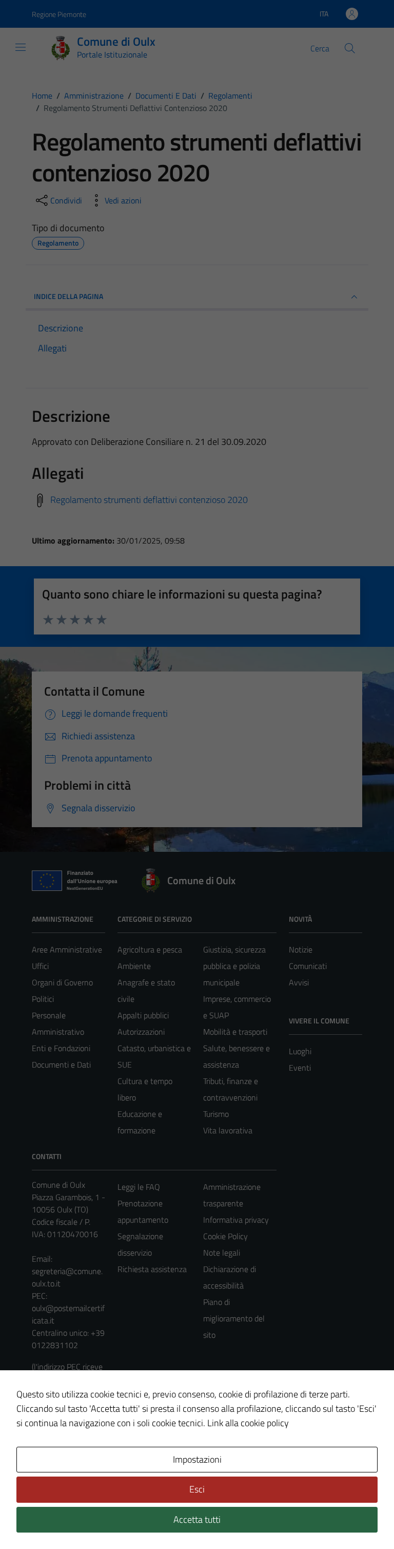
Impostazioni (197, 1459)
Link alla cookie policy (248, 1423)
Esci (197, 1489)
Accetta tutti (197, 1519)
